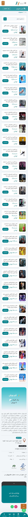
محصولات (23, 452)
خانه (25, 12)
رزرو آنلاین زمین (22, 459)
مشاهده (5, 31)
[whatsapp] (12, 506)
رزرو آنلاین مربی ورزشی (20, 456)
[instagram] (15, 506)
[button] (14, 484)
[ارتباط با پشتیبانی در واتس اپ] (24, 510)
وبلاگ (11, 459)
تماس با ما (10, 456)
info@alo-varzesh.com (20, 449)
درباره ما (10, 452)
